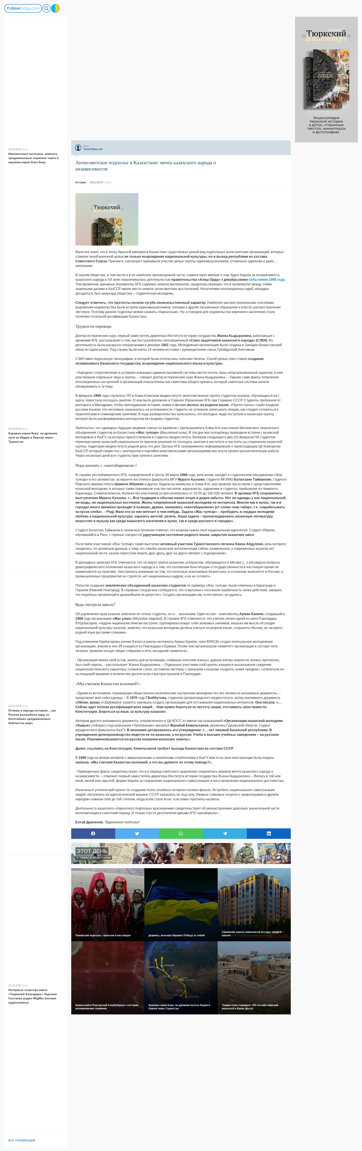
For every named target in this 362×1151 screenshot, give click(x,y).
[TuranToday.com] (23, 8)
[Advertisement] (326, 205)
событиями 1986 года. (267, 279)
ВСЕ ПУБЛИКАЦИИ (21, 1140)
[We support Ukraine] (55, 8)
